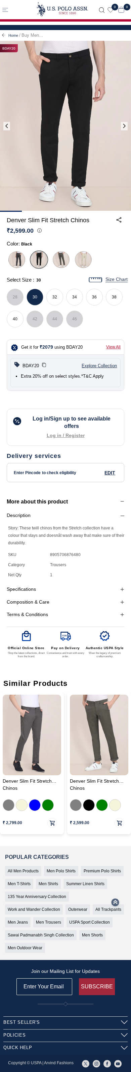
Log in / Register (66, 435)
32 (54, 297)
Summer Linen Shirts (85, 883)
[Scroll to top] (115, 904)
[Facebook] (107, 1063)
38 (114, 297)
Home (13, 35)
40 (15, 319)
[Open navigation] (15, 9)
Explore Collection (99, 365)
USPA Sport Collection (89, 922)
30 (35, 297)
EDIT (109, 472)
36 (94, 297)
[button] (44, 366)
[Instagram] (96, 1063)
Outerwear (77, 909)
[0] (110, 9)
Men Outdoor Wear (25, 948)
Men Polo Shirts (61, 871)
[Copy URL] (112, 274)
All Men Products (23, 871)
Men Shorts (92, 935)
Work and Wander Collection (34, 909)
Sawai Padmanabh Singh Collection (41, 935)
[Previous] (6, 126)
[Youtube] (118, 1063)
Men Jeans (18, 922)
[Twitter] (85, 1063)
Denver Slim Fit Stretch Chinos (27, 785)
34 (74, 297)
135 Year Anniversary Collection (37, 896)
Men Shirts (48, 883)
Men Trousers (48, 922)
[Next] (124, 126)
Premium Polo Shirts (102, 871)
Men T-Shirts (19, 883)
